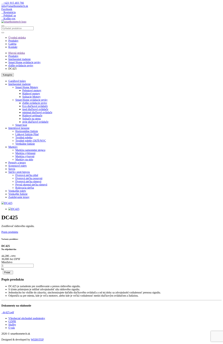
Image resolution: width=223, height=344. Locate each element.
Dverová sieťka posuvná (28, 178)
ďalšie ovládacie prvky (20, 65)
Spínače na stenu (31, 118)
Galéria (12, 43)
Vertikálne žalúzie (25, 143)
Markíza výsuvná (24, 156)
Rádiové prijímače (32, 115)
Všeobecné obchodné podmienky (26, 318)
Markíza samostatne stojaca (30, 150)
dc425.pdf (7, 312)
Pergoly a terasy (17, 162)
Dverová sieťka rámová (28, 181)
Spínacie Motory (31, 96)
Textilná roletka (23, 137)
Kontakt (12, 47)
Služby (12, 324)
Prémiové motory (31, 90)
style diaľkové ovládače (35, 121)
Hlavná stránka (16, 52)
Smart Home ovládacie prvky (24, 62)
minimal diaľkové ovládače (37, 112)
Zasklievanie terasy (18, 197)
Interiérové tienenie (18, 128)
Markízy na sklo (24, 159)
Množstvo (6, 262)
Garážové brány (17, 81)
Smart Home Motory (26, 87)
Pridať (8, 272)
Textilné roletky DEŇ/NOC (30, 140)
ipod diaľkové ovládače (35, 109)
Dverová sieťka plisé (26, 175)
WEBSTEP (37, 339)
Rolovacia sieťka (24, 187)
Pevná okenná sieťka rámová (31, 184)
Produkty (13, 40)
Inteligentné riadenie (19, 59)
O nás (11, 327)
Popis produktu (9, 231)
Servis (11, 168)
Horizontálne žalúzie (26, 131)
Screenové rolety (17, 165)
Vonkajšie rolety (17, 190)
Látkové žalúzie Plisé (27, 134)
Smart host (21, 124)
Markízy (13, 146)
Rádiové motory (31, 93)
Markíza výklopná (25, 153)
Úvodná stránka (17, 37)
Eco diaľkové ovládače (35, 106)
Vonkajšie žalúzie (18, 193)
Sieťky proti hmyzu (19, 172)
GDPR (12, 321)
